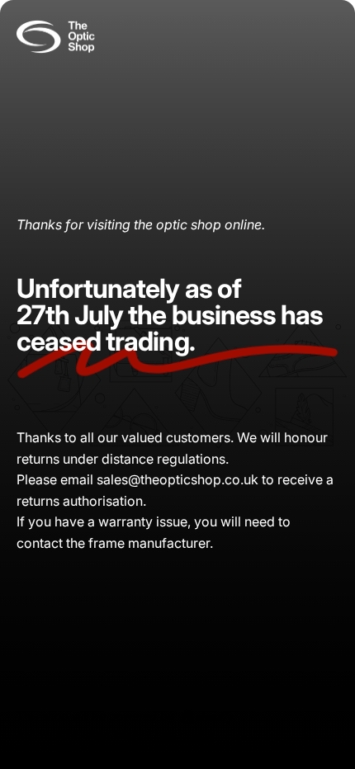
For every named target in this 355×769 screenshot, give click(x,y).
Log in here (185, 735)
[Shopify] (207, 716)
